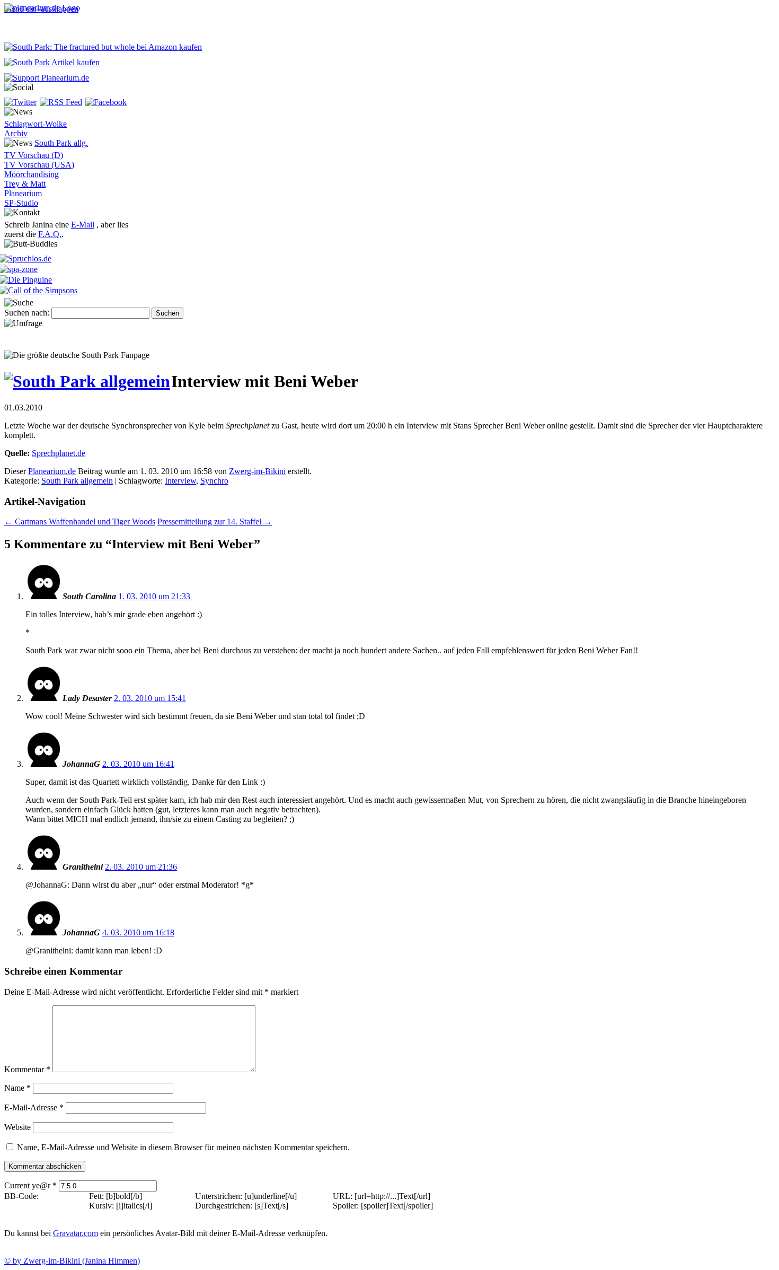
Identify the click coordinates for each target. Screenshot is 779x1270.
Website (17, 1127)
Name (17, 1087)
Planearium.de (52, 471)
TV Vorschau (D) (33, 155)
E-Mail (82, 224)
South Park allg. (61, 142)
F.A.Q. (49, 234)
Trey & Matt (25, 183)
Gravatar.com (75, 1233)
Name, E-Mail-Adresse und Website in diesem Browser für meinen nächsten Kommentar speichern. (183, 1147)
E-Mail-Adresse (34, 1107)
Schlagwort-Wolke (35, 123)
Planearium (23, 193)
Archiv (16, 133)
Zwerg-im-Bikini (257, 471)
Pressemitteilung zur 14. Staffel (214, 521)
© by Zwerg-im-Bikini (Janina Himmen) (72, 1260)
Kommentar (27, 1069)
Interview (180, 480)
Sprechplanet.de (58, 453)
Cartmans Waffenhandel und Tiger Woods (79, 521)
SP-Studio (21, 202)
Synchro (214, 480)
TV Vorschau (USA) (39, 164)
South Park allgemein (77, 480)
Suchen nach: (26, 312)
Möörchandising (31, 174)
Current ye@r (30, 1185)
